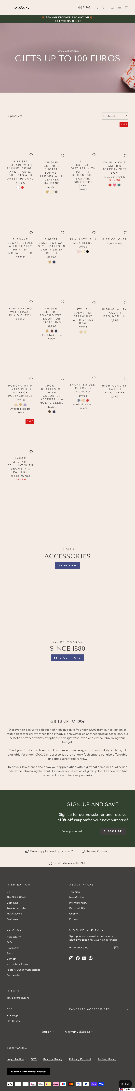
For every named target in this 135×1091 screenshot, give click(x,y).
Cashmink (12, 902)
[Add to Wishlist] (31, 154)
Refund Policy (107, 1059)
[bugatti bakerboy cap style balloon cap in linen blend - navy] (54, 261)
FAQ (9, 942)
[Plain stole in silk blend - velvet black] (87, 251)
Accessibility (14, 936)
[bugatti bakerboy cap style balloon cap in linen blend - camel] (49, 261)
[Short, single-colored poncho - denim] (78, 400)
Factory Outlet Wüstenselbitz (23, 969)
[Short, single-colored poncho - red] (87, 400)
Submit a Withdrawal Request (28, 1071)
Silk (8, 891)
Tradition (74, 891)
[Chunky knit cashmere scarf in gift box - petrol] (119, 184)
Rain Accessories (16, 908)
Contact (11, 958)
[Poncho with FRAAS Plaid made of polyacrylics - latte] (16, 404)
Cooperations (14, 975)
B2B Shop (12, 1015)
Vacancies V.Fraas (17, 964)
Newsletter (13, 947)
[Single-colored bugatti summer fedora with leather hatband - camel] (47, 191)
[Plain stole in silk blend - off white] (83, 251)
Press (10, 953)
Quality (73, 913)
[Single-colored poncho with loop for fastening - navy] (56, 331)
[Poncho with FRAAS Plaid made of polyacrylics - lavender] (25, 404)
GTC (34, 1059)
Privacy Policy (52, 1059)
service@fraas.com (18, 997)
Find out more (67, 657)
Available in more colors (52, 336)
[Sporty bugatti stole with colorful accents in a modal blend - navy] (54, 411)
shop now (67, 565)
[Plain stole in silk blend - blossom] (78, 251)
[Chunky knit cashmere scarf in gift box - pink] (114, 184)
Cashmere (12, 919)
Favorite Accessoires (89, 1009)
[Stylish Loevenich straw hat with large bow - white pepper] (80, 331)
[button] (127, 1089)
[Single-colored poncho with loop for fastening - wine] (51, 331)
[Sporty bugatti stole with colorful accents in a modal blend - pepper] (49, 411)
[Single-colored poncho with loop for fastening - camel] (47, 331)
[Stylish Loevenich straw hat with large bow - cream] (85, 331)
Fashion (73, 919)
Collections (71, 50)
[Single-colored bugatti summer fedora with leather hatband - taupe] (56, 191)
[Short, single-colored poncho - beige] (83, 400)
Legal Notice (15, 1059)
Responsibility (77, 908)
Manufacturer (77, 897)
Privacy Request (80, 1059)
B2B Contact (14, 1020)
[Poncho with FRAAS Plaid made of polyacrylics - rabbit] (20, 404)
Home (59, 50)
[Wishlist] (104, 7)
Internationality (78, 902)
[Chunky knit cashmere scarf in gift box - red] (110, 184)
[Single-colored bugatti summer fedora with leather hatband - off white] (51, 191)
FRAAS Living (14, 913)
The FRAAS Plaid (16, 897)
